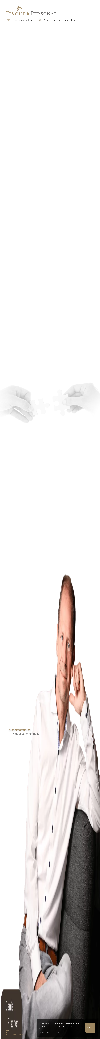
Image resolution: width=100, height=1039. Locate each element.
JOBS (14, 1034)
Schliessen (90, 1028)
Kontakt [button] (20, 1034)
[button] (7, 1032)
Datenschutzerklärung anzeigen (49, 1032)
